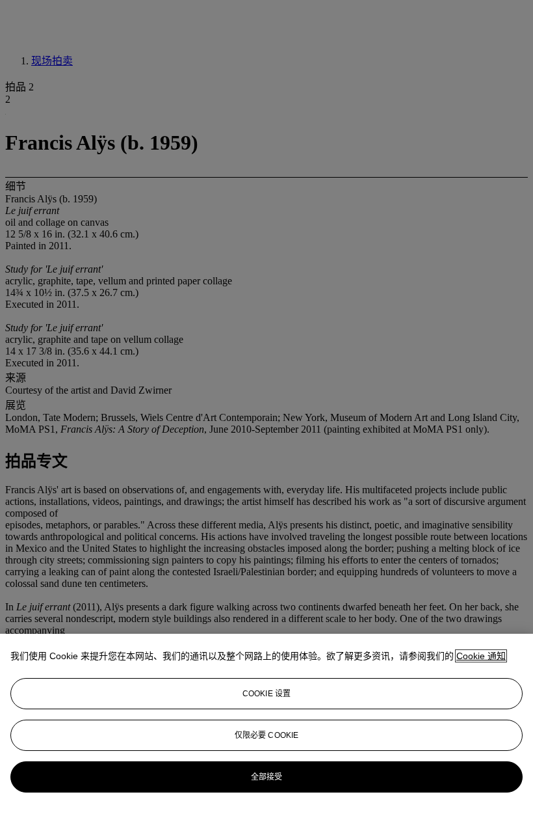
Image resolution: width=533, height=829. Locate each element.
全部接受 (266, 776)
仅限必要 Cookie (266, 735)
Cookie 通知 (481, 656)
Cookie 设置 (266, 693)
